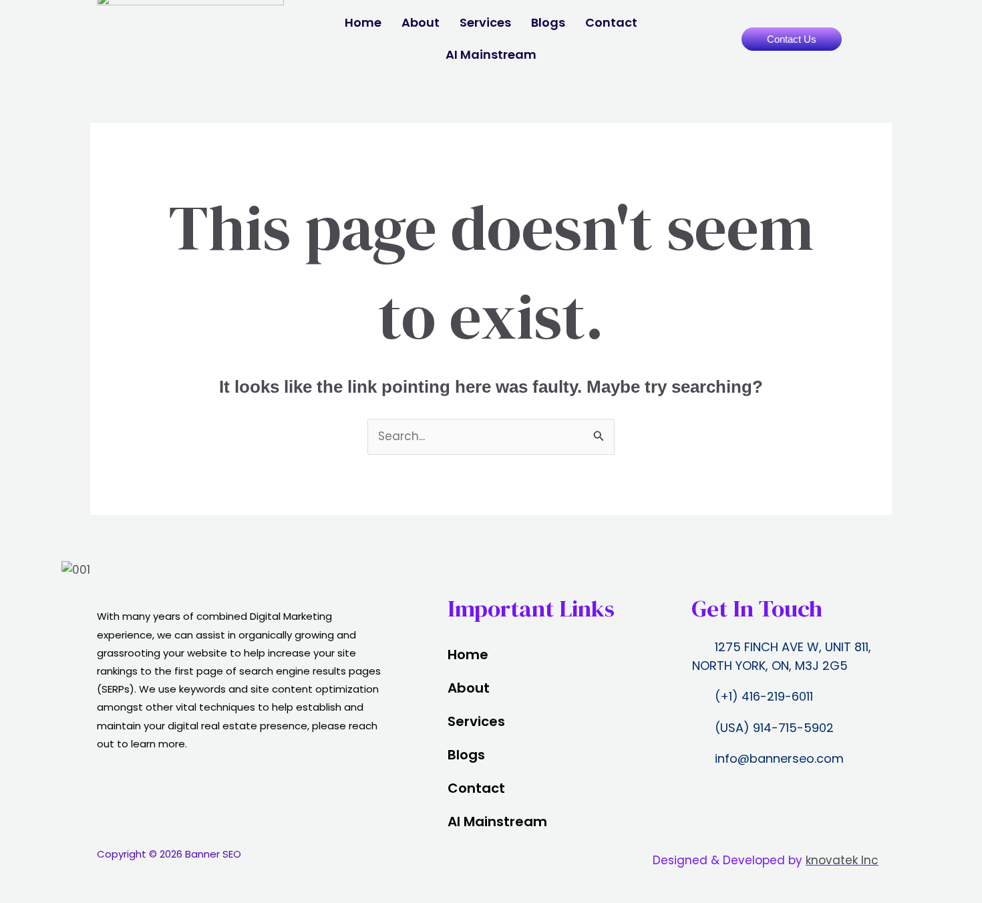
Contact (611, 22)
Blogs (548, 22)
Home (363, 22)
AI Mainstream (491, 54)
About (420, 22)
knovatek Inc (842, 860)
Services (485, 22)
